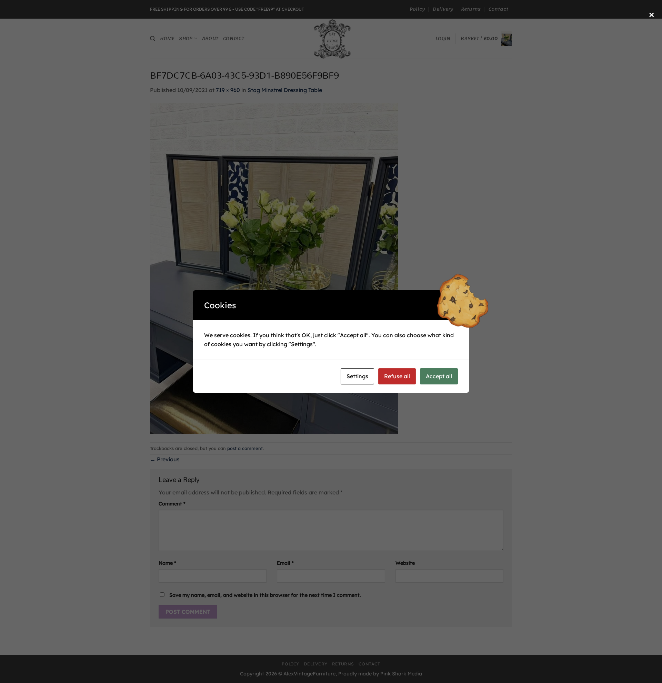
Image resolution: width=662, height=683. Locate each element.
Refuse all (397, 376)
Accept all (439, 376)
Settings (357, 376)
